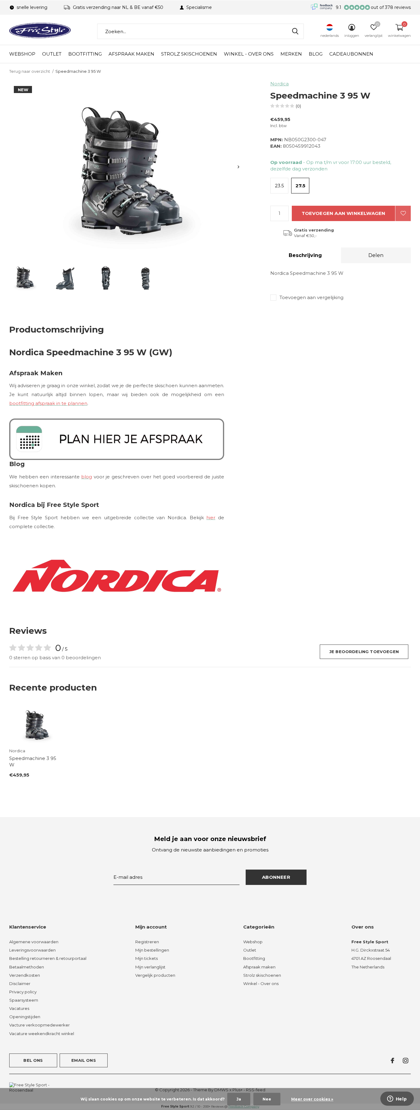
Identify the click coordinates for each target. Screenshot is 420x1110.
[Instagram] (405, 1060)
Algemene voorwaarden (33, 941)
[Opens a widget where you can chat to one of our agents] (397, 1099)
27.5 (300, 186)
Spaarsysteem (23, 1000)
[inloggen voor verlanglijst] (403, 213)
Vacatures (19, 1008)
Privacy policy (23, 991)
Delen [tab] (375, 255)
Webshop (22, 54)
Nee (267, 1099)
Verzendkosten (24, 975)
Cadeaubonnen (351, 54)
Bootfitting (85, 54)
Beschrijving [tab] (305, 255)
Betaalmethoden (26, 966)
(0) (298, 105)
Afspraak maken (131, 54)
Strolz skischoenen (189, 54)
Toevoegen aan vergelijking (311, 297)
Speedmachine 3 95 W (32, 761)
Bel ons (33, 1060)
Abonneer (276, 877)
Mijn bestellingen (152, 950)
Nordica (279, 84)
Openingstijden (24, 1016)
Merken (291, 54)
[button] (24, 276)
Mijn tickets (146, 958)
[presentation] (238, 167)
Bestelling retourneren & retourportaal (47, 958)
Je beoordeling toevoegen (364, 651)
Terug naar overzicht (29, 71)
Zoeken (295, 31)
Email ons (83, 1060)
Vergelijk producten (155, 975)
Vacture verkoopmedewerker (39, 1024)
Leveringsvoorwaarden (32, 950)
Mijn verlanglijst (150, 966)
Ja (238, 1099)
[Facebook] (392, 1060)
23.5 (279, 186)
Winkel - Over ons (249, 54)
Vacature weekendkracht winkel (41, 1033)
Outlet (51, 54)
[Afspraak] (116, 438)
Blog (316, 54)
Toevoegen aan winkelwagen (344, 213)
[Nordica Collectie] (116, 575)
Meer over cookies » (312, 1099)
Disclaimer (19, 983)
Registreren (147, 941)
